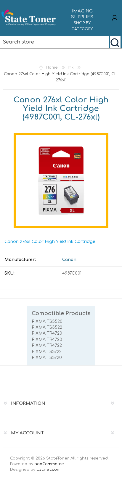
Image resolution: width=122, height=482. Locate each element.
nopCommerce (49, 464)
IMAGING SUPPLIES (82, 20)
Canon (69, 259)
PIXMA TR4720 (47, 333)
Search (115, 42)
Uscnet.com (48, 470)
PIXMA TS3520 (47, 321)
